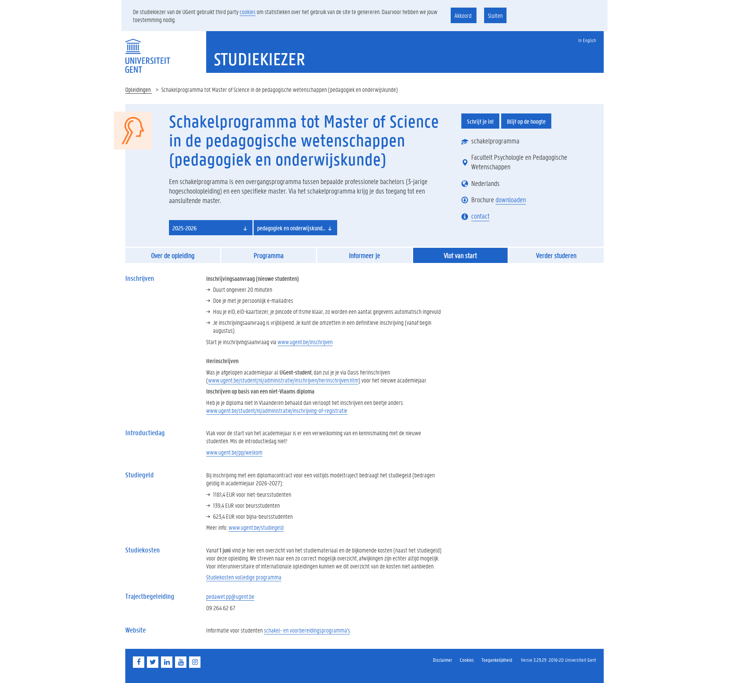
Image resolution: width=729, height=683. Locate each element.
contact (480, 215)
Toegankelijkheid (496, 659)
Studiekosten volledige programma (243, 577)
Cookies (467, 659)
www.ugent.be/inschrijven (305, 342)
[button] (210, 227)
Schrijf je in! (480, 121)
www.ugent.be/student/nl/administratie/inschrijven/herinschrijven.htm (283, 380)
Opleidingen (138, 89)
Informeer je (364, 255)
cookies (248, 12)
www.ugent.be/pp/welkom (234, 452)
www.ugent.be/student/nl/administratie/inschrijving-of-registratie (276, 410)
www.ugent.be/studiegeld (256, 527)
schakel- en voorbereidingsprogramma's (307, 630)
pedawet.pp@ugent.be (230, 596)
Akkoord (463, 15)
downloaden (510, 199)
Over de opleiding (172, 255)
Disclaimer (442, 659)
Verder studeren (556, 255)
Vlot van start (460, 255)
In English (587, 40)
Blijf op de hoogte (526, 121)
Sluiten (495, 15)
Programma (269, 255)
